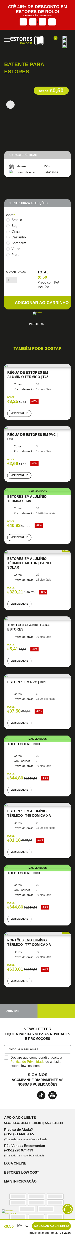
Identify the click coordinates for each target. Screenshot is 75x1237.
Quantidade (16, 272)
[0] (53, 40)
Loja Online (15, 1167)
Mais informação (20, 1185)
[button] (67, 1053)
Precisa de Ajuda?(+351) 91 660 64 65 (19, 1135)
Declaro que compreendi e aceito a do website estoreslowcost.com (36, 1065)
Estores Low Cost (21, 1176)
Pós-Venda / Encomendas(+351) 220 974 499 (24, 1152)
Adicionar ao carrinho (42, 303)
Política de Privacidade (27, 1065)
